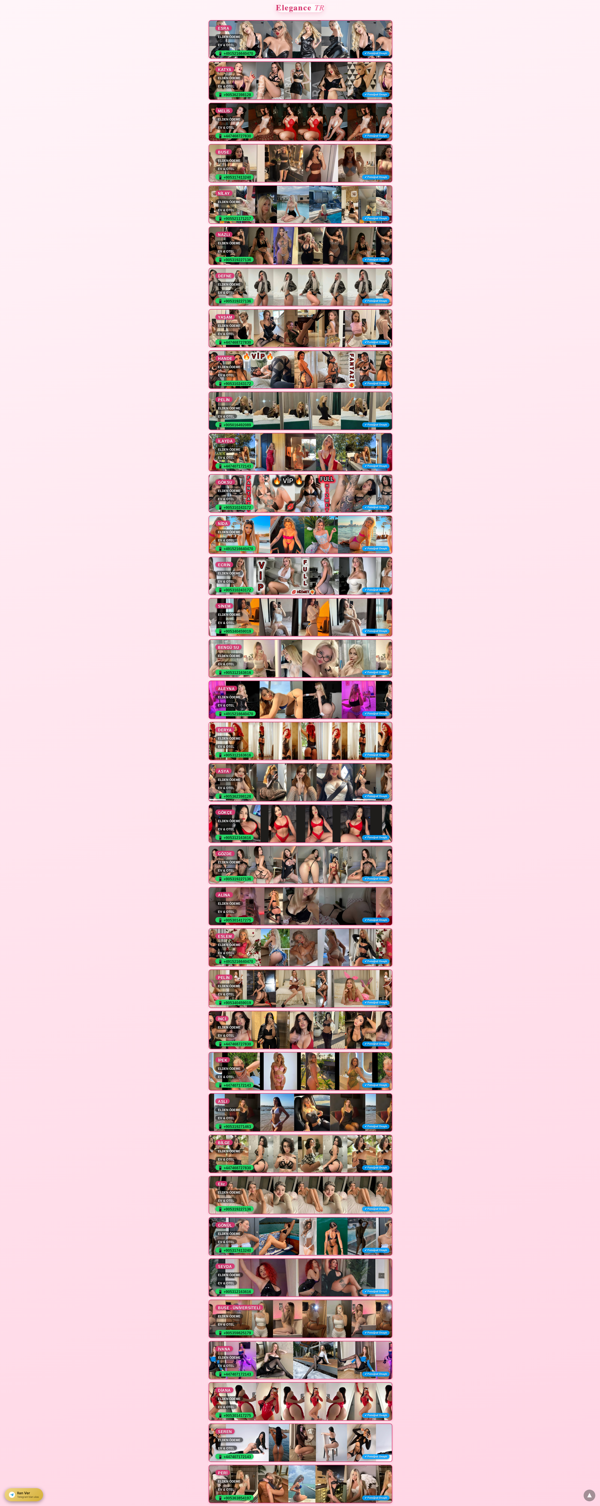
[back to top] (589, 1495)
